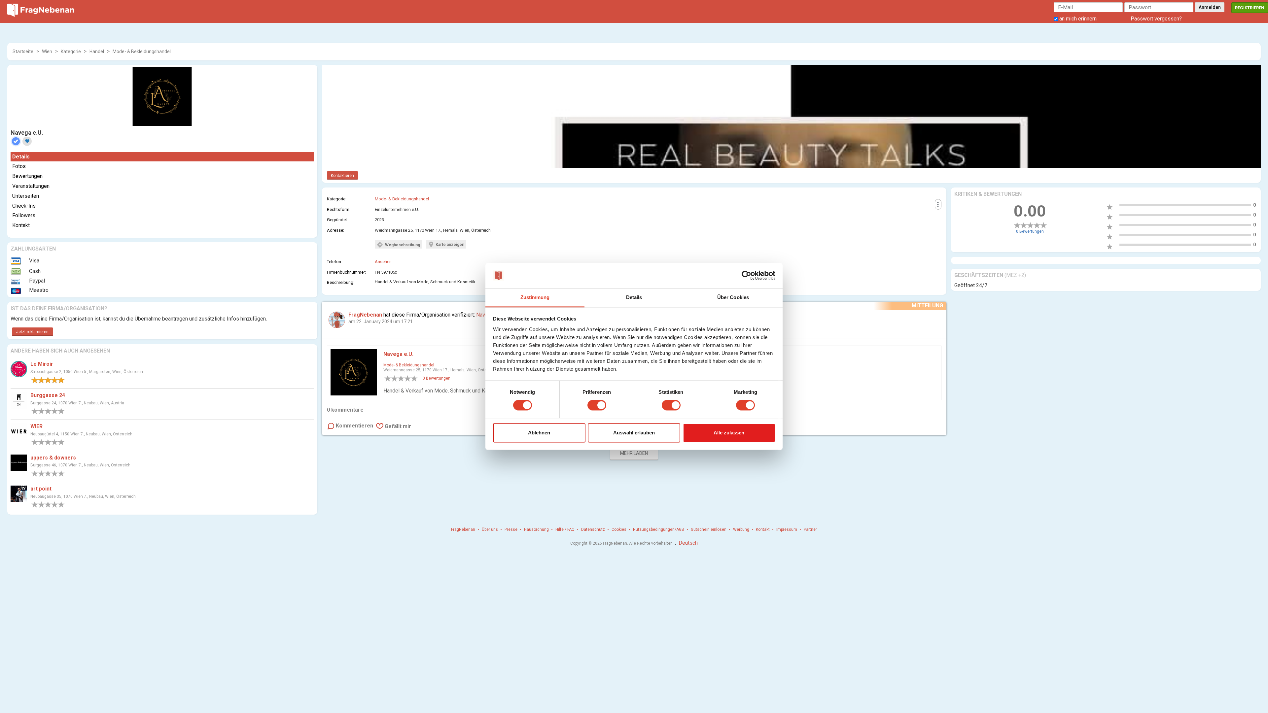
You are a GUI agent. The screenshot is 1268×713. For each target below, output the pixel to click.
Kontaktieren (342, 175)
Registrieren (1249, 7)
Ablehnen (539, 432)
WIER (36, 426)
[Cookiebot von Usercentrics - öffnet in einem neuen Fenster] (746, 276)
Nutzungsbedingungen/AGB (658, 529)
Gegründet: (337, 219)
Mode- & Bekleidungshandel (142, 51)
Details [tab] (634, 297)
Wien (47, 51)
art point (41, 489)
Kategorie (71, 51)
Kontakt (21, 225)
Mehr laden (634, 453)
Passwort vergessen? (1156, 19)
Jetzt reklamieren (32, 331)
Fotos (19, 166)
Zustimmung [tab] (535, 297)
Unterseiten (25, 196)
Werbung (741, 529)
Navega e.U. (398, 354)
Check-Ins (24, 206)
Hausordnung (536, 529)
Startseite (23, 51)
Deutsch (688, 543)
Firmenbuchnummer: (346, 272)
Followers (23, 215)
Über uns (490, 529)
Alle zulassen (729, 432)
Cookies (619, 529)
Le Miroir (41, 364)
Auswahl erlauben (634, 432)
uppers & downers (53, 458)
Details (21, 156)
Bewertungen (27, 176)
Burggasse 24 (47, 395)
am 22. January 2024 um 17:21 (380, 321)
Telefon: (334, 261)
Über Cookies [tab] (733, 297)
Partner (810, 529)
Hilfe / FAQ (565, 529)
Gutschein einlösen (708, 529)
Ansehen (383, 261)
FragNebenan (463, 529)
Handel (96, 51)
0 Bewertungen (1030, 231)
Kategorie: (336, 198)
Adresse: (335, 230)
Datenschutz (593, 529)
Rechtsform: (338, 209)
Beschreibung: (340, 282)
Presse (511, 529)
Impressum (786, 529)
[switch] (596, 405)
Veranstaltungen (31, 186)
